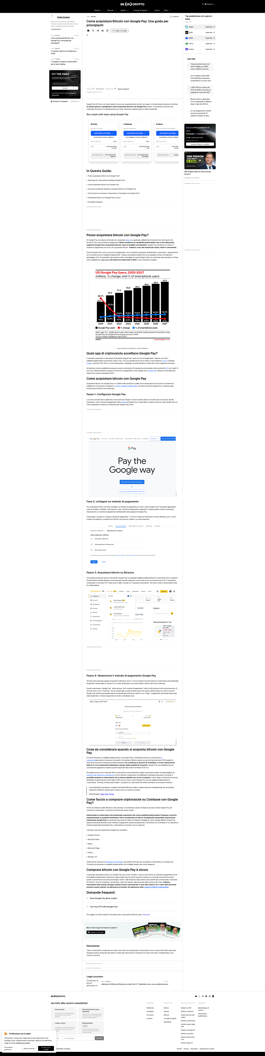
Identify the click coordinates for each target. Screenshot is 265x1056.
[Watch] (200, 160)
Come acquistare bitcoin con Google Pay (103, 185)
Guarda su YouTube (191, 178)
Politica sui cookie (23, 1043)
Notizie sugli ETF (187, 1043)
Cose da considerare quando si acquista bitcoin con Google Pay (112, 189)
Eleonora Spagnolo (123, 89)
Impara (166, 1011)
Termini (179, 1049)
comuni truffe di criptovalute (156, 887)
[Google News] (213, 996)
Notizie (166, 1008)
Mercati (93, 16)
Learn (88, 16)
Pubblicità (150, 1008)
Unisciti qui (74, 101)
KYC (167, 368)
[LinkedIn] (102, 30)
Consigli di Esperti (170, 1018)
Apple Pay (152, 371)
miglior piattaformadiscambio (126, 386)
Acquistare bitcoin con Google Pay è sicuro (104, 198)
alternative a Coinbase (114, 862)
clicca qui (146, 915)
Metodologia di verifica (203, 1009)
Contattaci (150, 1011)
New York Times (107, 794)
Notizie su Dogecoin (188, 1030)
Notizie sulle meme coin (188, 1038)
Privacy (186, 1049)
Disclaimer (194, 1049)
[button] (64, 1013)
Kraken (89, 363)
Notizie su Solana (187, 1033)
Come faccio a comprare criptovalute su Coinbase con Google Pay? (114, 193)
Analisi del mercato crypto (188, 1016)
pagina (123, 402)
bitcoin (128, 240)
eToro (164, 361)
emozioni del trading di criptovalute (100, 775)
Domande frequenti (95, 202)
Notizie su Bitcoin (187, 1011)
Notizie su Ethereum (188, 1021)
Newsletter (167, 1022)
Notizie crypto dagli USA (188, 1025)
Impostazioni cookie (206, 1049)
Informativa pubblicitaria (202, 1015)
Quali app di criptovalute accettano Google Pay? (106, 180)
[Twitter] (93, 30)
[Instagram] (107, 30)
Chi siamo (150, 1015)
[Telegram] (98, 30)
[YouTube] (88, 30)
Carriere (149, 1018)
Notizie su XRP (186, 1008)
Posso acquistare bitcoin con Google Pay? (104, 176)
